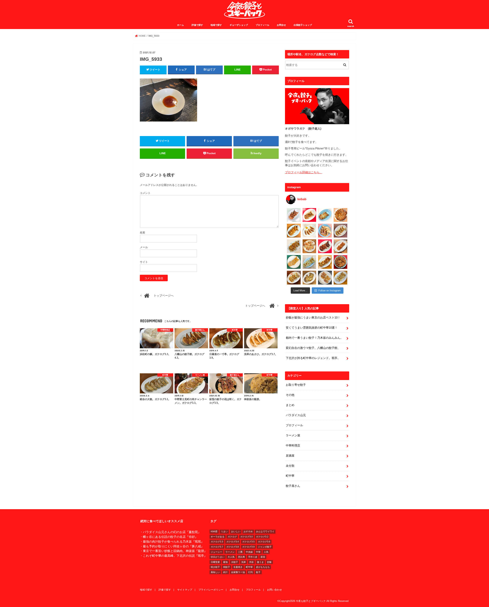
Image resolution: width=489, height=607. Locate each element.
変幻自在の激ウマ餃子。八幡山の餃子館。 (313, 347)
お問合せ (281, 25)
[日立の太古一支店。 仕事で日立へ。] (325, 215)
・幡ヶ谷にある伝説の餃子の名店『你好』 (169, 536)
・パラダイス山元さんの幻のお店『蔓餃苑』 (170, 532)
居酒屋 (290, 455)
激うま (260, 562)
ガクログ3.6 (264, 541)
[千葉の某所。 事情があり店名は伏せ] (325, 246)
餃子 (258, 572)
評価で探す (197, 25)
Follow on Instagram (329, 290)
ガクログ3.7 (217, 546)
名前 (142, 232)
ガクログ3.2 (262, 536)
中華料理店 (293, 445)
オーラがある (217, 536)
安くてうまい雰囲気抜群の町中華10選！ (312, 327)
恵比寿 (241, 557)
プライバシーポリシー (210, 589)
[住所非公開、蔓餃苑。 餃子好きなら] (309, 246)
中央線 (249, 552)
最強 (225, 562)
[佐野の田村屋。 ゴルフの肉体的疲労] (309, 262)
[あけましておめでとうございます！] (340, 262)
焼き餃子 (215, 567)
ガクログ (232, 536)
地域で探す (216, 25)
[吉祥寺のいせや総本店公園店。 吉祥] (340, 246)
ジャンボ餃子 (265, 546)
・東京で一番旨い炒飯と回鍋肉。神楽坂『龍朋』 (173, 551)
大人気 (231, 557)
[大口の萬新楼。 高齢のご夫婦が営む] (325, 230)
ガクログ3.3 (217, 541)
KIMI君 (214, 531)
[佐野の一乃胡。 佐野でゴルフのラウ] (325, 262)
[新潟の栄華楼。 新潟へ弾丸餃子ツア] (325, 277)
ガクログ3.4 (232, 541)
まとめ (290, 405)
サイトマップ (184, 589)
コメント (145, 192)
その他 (290, 394)
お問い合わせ (274, 589)
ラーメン (230, 552)
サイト (144, 261)
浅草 (243, 562)
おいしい (235, 531)
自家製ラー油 (238, 572)
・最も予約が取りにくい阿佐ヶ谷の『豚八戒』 (172, 546)
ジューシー (216, 552)
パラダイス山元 (296, 415)
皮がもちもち (263, 567)
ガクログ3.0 (246, 536)
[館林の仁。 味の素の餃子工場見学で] (309, 277)
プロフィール (262, 25)
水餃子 (234, 562)
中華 (258, 552)
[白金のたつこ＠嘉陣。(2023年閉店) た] (340, 215)
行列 (250, 572)
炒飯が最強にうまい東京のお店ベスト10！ (313, 317)
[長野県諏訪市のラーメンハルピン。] (340, 277)
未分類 (290, 465)
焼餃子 (226, 567)
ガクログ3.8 (232, 546)
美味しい (215, 572)
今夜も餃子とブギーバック (311, 601)
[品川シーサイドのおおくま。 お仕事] (309, 230)
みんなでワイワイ (265, 531)
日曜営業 (215, 562)
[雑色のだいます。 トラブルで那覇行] (309, 215)
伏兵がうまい (217, 557)
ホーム (180, 25)
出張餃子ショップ (303, 25)
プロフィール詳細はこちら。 (303, 172)
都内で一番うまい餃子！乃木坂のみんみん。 (314, 337)
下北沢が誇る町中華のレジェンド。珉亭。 (313, 358)
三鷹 (240, 552)
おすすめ (248, 531)
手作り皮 (252, 557)
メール (144, 247)
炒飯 (269, 562)
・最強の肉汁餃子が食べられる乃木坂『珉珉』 (172, 541)
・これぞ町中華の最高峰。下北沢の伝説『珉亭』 (173, 555)
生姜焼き (238, 567)
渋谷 (251, 562)
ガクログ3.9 (248, 546)
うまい (224, 531)
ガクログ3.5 (248, 541)
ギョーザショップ (239, 25)
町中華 (290, 475)
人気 (266, 552)
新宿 (263, 557)
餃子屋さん (293, 485)
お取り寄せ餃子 (296, 384)
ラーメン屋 (293, 435)
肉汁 (225, 572)
